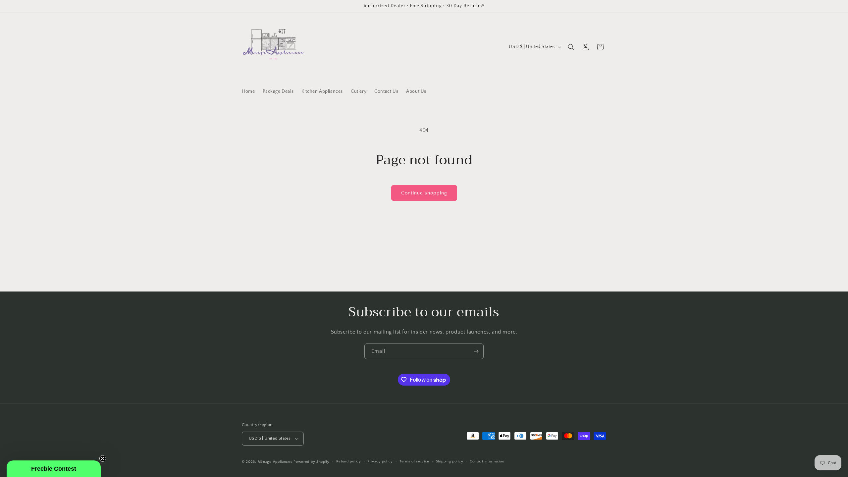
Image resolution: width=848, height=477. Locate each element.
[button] (571, 47)
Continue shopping (424, 193)
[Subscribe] (476, 351)
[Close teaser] (102, 458)
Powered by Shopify (311, 462)
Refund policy (348, 461)
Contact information (487, 461)
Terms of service (414, 461)
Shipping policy (449, 461)
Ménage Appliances (275, 462)
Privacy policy (380, 461)
